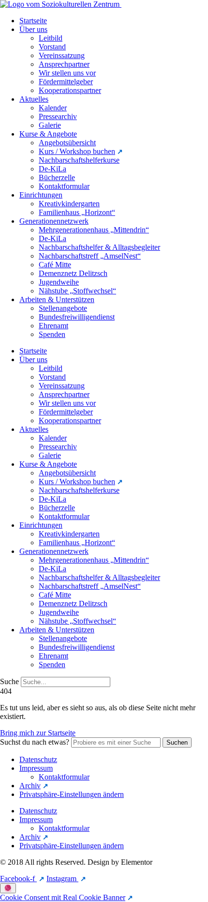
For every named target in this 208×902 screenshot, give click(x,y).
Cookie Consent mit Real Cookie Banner (62, 897)
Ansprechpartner (64, 64)
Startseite (33, 20)
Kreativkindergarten (69, 203)
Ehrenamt (53, 325)
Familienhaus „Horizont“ (77, 212)
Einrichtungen (40, 195)
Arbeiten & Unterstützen (56, 299)
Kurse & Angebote (48, 134)
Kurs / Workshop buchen (77, 151)
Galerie (50, 125)
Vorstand (52, 47)
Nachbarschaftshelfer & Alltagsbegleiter (99, 247)
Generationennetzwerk (54, 221)
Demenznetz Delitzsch (73, 273)
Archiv (30, 785)
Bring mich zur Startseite (37, 733)
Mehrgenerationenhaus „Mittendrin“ (94, 230)
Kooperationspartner (70, 90)
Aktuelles (33, 99)
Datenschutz (38, 759)
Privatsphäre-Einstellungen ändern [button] (71, 794)
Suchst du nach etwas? (34, 742)
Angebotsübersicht (67, 142)
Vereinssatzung (62, 55)
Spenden (52, 334)
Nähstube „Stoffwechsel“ (77, 291)
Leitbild (50, 38)
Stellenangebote (63, 308)
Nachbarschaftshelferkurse (79, 160)
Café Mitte (55, 264)
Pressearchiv (58, 116)
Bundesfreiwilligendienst (77, 317)
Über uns (33, 29)
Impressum (36, 768)
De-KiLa (52, 169)
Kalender (53, 108)
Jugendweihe (59, 282)
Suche (9, 681)
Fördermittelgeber (66, 81)
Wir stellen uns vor (67, 73)
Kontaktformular (64, 186)
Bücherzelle (57, 177)
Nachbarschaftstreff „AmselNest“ (90, 256)
